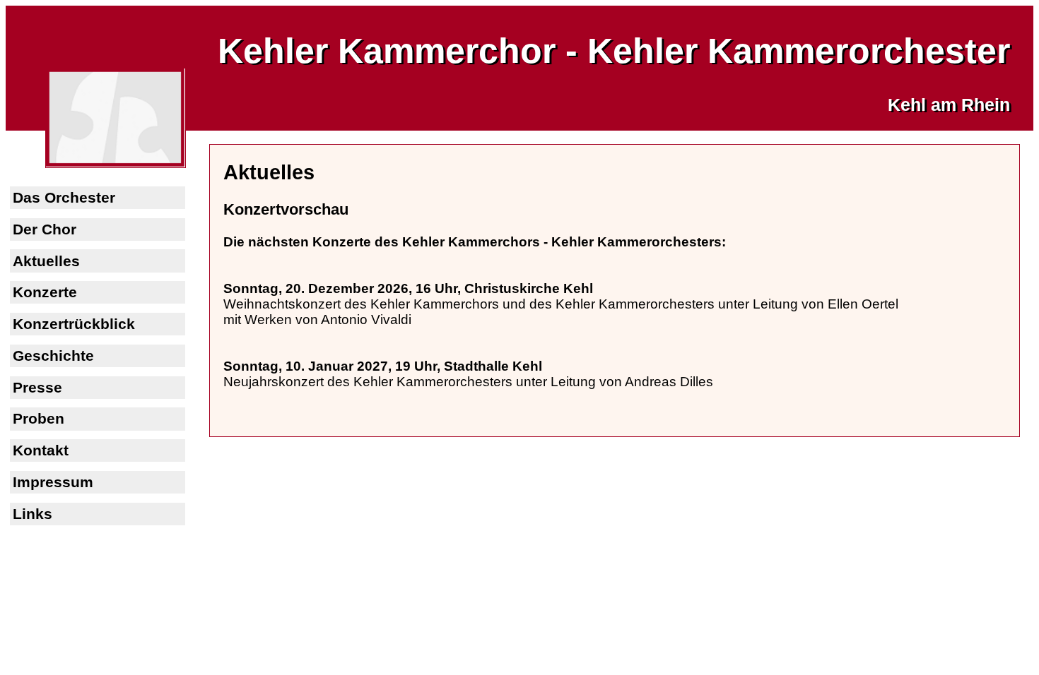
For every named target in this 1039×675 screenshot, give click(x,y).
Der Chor (44, 229)
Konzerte (45, 292)
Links (32, 514)
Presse (37, 387)
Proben (38, 418)
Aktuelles (46, 261)
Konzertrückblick (74, 324)
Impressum (53, 482)
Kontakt (41, 450)
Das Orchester (64, 197)
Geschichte (53, 355)
